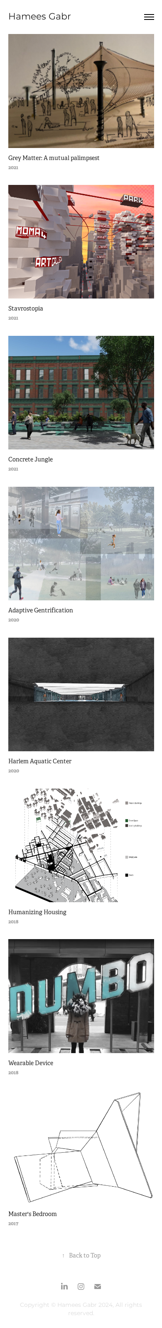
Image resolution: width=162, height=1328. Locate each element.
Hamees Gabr (39, 17)
